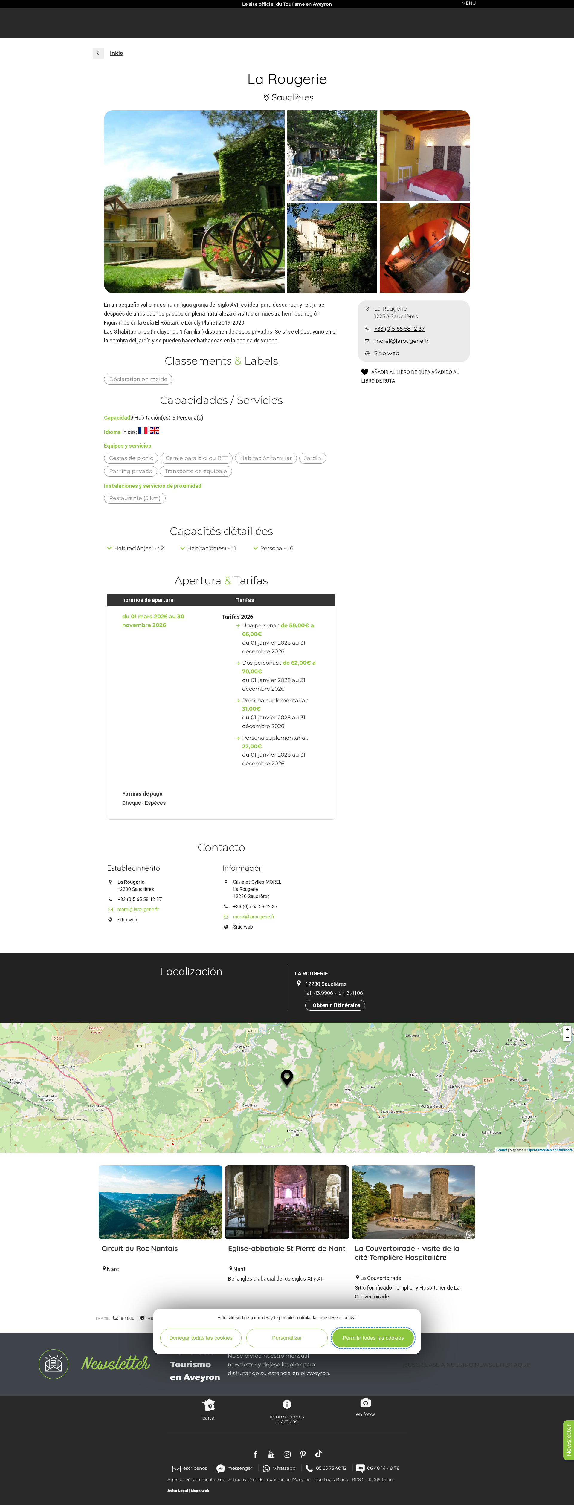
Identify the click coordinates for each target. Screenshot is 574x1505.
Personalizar (287, 1338)
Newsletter (568, 1440)
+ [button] (567, 1029)
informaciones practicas (287, 1419)
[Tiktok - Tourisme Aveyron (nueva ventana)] (319, 1453)
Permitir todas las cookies (373, 1338)
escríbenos (195, 1468)
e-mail (127, 1318)
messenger (240, 1468)
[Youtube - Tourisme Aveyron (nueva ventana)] (271, 1453)
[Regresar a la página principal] (98, 53)
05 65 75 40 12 (331, 1468)
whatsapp (284, 1468)
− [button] (567, 1037)
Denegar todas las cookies (201, 1338)
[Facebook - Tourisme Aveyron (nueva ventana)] (255, 1453)
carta (208, 1417)
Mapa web (200, 1491)
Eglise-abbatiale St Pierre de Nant (287, 1248)
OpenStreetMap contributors (550, 1150)
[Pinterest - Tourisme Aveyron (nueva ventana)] (303, 1453)
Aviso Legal (177, 1491)
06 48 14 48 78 (383, 1468)
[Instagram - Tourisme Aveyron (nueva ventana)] (287, 1453)
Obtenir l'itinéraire (336, 1005)
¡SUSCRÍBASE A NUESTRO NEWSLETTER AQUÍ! (466, 1365)
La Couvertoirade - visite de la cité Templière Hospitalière (407, 1253)
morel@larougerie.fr (401, 341)
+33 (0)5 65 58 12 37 (399, 328)
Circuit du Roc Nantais (140, 1248)
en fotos (365, 1414)
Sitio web (386, 353)
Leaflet (501, 1150)
